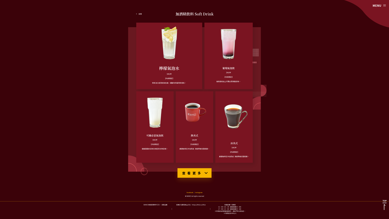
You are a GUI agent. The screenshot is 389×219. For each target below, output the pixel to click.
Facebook (190, 192)
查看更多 (192, 173)
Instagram (198, 192)
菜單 (140, 14)
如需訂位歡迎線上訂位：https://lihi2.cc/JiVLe (191, 205)
